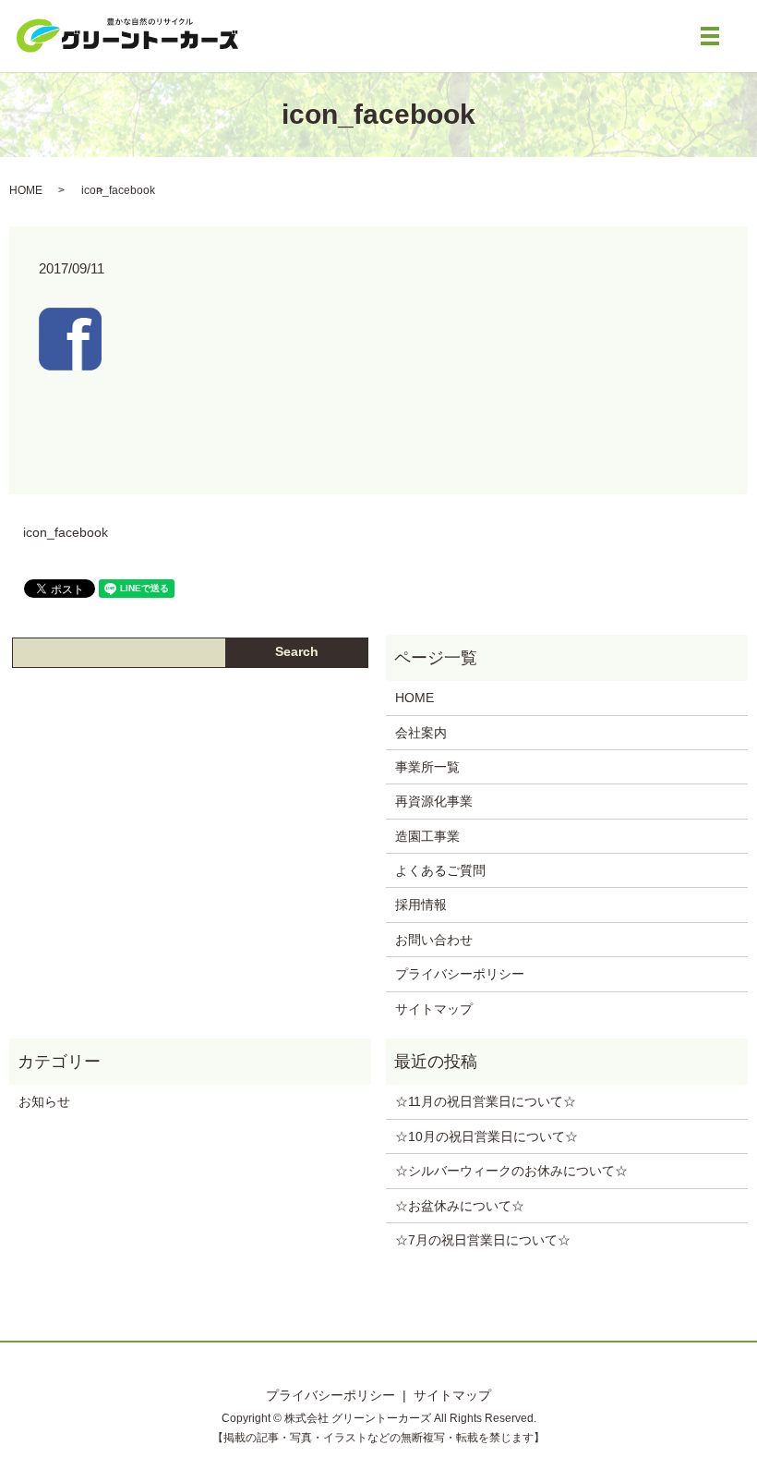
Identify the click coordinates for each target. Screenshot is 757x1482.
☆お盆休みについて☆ (459, 1205)
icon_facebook (65, 532)
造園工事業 (427, 836)
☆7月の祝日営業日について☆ (483, 1240)
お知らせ (44, 1101)
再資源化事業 (434, 801)
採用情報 (421, 904)
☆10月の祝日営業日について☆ (486, 1136)
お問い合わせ (434, 939)
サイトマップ (434, 1009)
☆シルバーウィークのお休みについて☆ (511, 1170)
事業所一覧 (427, 766)
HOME (25, 190)
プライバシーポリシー (459, 973)
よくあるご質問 (440, 870)
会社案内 (421, 732)
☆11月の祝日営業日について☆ (485, 1101)
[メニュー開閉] (710, 36)
